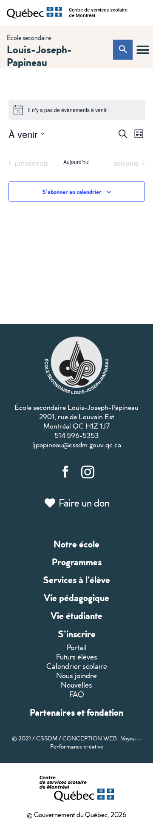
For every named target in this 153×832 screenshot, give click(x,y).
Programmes (77, 561)
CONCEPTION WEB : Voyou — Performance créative (96, 742)
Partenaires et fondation (76, 712)
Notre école (76, 543)
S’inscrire (77, 633)
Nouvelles (76, 684)
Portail (77, 647)
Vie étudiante (76, 615)
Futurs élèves (76, 656)
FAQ (76, 694)
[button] (143, 50)
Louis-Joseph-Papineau (39, 55)
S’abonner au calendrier (72, 191)
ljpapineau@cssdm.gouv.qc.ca (76, 444)
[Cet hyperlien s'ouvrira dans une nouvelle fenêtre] (34, 13)
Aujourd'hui (76, 161)
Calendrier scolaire (76, 666)
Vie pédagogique (76, 597)
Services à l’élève (76, 579)
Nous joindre (76, 675)
